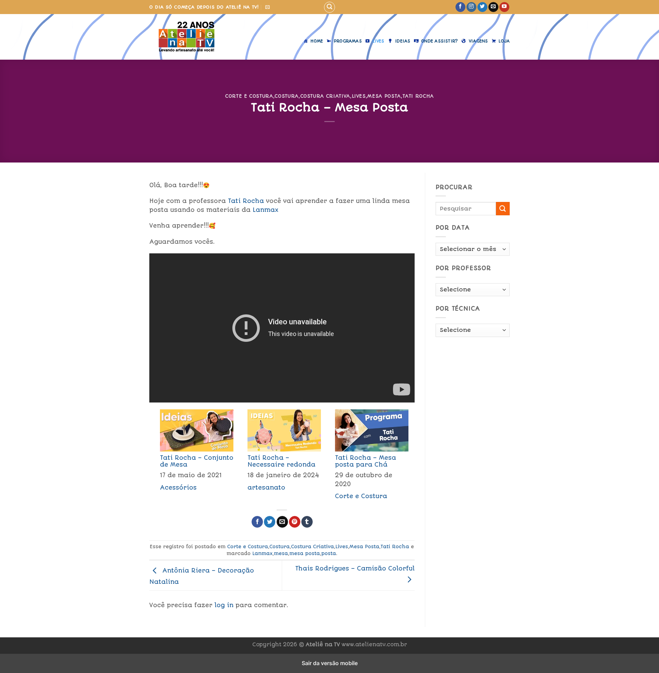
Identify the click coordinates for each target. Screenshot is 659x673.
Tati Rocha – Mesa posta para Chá (365, 461)
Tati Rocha (418, 96)
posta (328, 553)
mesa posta (304, 553)
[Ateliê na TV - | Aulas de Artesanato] (186, 37)
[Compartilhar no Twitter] (269, 522)
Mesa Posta (384, 96)
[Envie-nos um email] (493, 7)
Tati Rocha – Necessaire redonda (281, 461)
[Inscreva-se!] (267, 7)
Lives (359, 96)
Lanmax (265, 209)
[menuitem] (193, 456)
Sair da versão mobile (330, 663)
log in (224, 605)
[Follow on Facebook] (460, 7)
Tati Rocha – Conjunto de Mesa (196, 461)
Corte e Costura (249, 96)
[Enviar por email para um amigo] (282, 522)
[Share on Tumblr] (307, 522)
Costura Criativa (325, 96)
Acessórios (178, 487)
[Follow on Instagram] (471, 7)
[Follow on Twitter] (482, 7)
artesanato (266, 487)
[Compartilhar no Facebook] (257, 522)
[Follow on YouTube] (504, 7)
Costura (287, 96)
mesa (281, 553)
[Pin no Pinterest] (294, 522)
